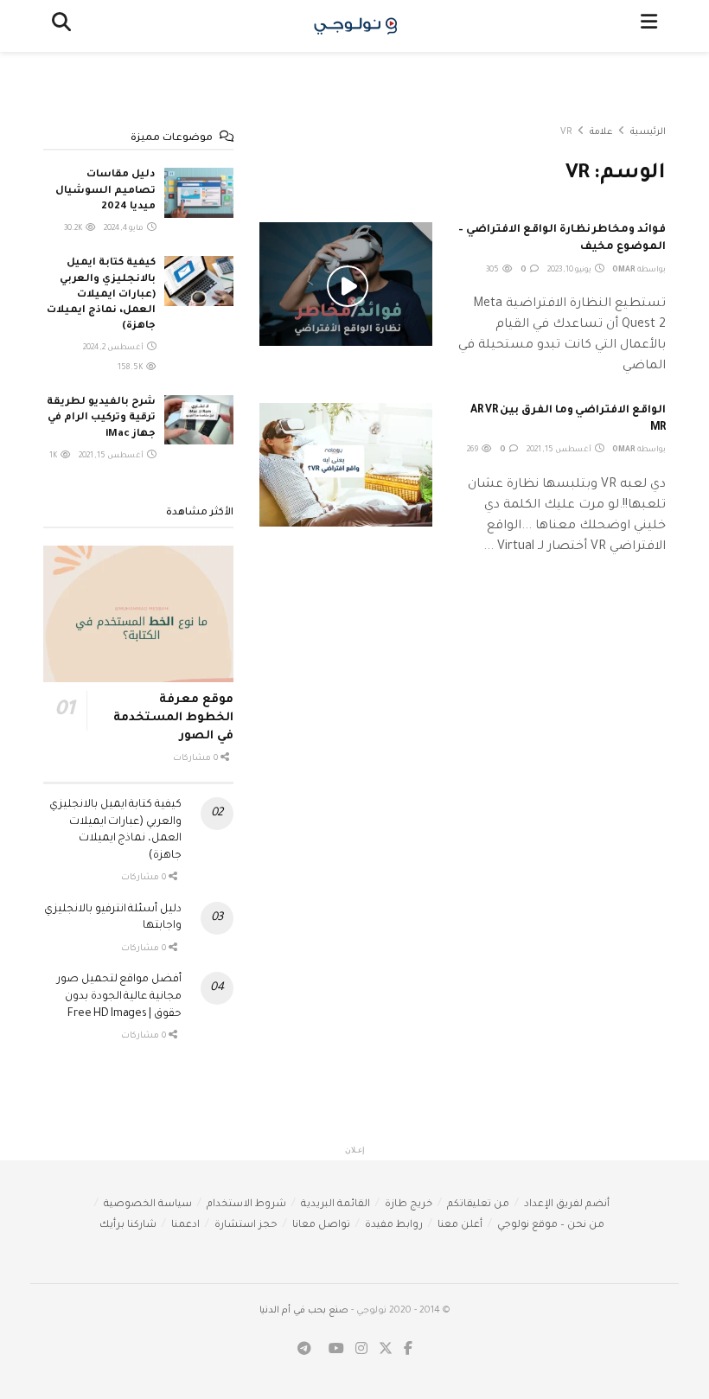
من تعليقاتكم (478, 1205)
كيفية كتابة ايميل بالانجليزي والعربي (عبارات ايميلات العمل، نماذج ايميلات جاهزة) (101, 295)
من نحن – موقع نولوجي (550, 1225)
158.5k (131, 368)
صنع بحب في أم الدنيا (303, 1311)
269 (473, 450)
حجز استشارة (246, 1225)
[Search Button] (61, 26)
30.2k (74, 229)
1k (54, 456)
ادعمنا (185, 1225)
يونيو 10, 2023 (570, 270)
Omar (624, 270)
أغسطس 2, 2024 (114, 348)
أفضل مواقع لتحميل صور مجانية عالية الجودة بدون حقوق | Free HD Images (119, 996)
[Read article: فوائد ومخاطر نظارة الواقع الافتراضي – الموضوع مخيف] (345, 284)
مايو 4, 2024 (124, 229)
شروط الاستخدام (246, 1205)
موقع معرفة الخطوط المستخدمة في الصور (173, 718)
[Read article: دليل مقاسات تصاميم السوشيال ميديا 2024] (198, 192)
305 (493, 270)
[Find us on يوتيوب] (336, 1350)
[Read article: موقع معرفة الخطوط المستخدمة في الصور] (138, 613)
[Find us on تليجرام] (304, 1350)
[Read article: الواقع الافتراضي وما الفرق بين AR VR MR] (345, 465)
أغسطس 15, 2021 (560, 450)
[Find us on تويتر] (386, 1350)
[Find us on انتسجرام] (361, 1350)
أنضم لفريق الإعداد (567, 1205)
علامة (601, 132)
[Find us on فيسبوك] (408, 1350)
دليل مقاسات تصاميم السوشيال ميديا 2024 (105, 190)
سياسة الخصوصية (148, 1205)
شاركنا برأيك (127, 1225)
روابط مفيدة (394, 1225)
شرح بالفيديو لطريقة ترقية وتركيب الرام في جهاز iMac (101, 418)
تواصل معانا (321, 1225)
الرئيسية (648, 132)
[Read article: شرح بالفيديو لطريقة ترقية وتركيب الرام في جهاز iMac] (198, 419)
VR (566, 132)
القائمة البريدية (335, 1205)
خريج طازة (408, 1205)
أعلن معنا (460, 1225)
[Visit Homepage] (356, 26)
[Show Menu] (649, 26)
